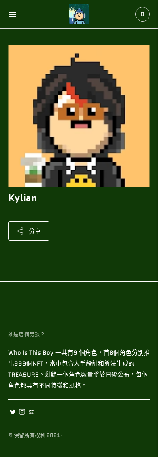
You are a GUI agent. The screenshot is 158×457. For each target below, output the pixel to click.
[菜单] (12, 14)
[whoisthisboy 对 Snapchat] (31, 412)
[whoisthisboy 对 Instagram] (22, 412)
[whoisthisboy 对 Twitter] (13, 412)
